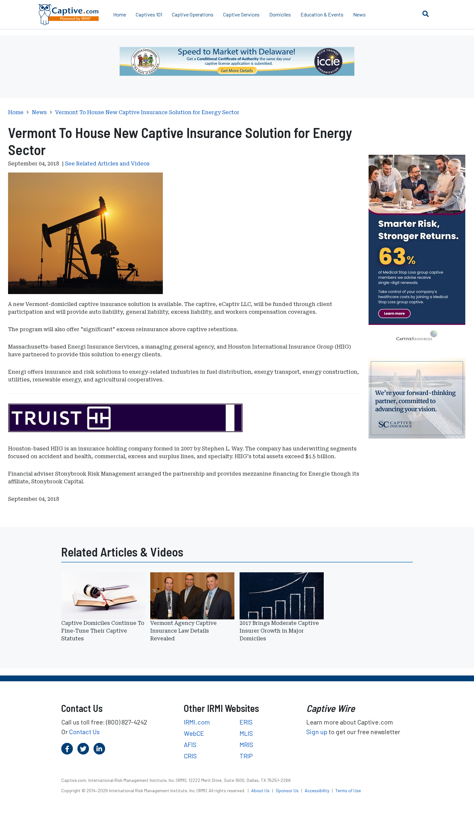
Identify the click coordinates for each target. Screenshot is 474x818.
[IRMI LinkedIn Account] (99, 748)
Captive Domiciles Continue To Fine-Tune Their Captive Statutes (102, 631)
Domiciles (280, 14)
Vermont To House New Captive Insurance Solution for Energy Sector (147, 112)
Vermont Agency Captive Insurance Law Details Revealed (183, 631)
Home (119, 14)
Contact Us (84, 731)
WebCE (194, 733)
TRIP (246, 756)
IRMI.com (197, 722)
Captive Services (241, 14)
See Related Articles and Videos (107, 164)
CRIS (190, 756)
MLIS (246, 733)
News (359, 14)
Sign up (316, 731)
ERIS (246, 722)
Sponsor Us (288, 790)
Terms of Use (348, 790)
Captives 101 (149, 14)
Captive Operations (192, 14)
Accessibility (317, 790)
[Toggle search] (425, 13)
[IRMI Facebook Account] (67, 748)
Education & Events (322, 14)
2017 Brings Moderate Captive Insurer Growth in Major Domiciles (279, 631)
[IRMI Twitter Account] (83, 748)
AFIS (190, 744)
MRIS (246, 744)
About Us (261, 790)
